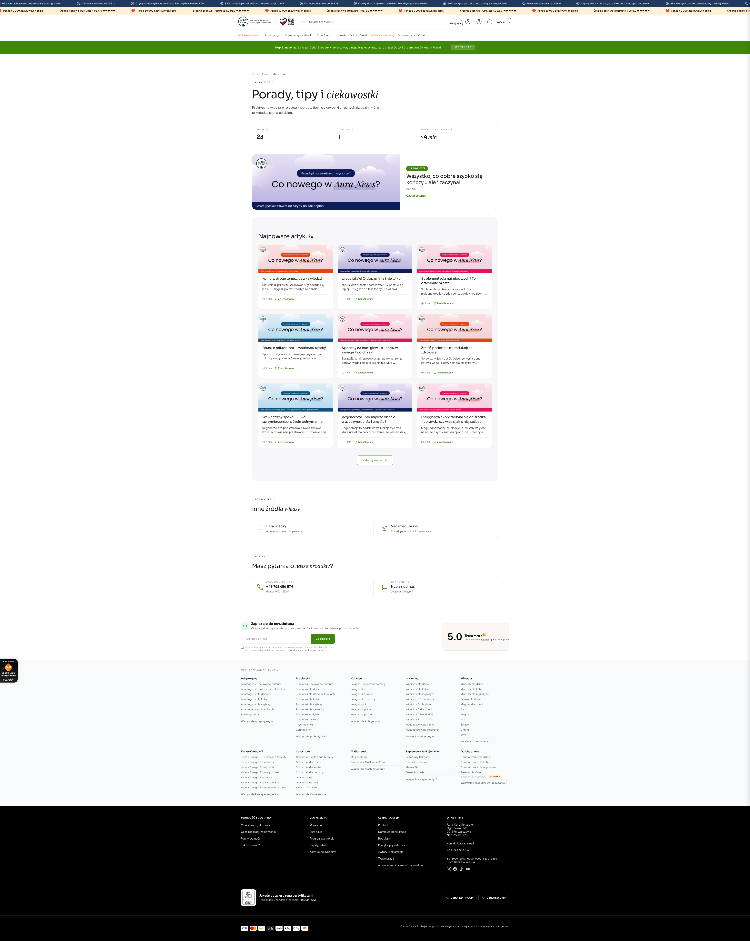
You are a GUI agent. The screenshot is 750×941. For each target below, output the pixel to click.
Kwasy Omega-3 (252, 751)
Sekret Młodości (415, 772)
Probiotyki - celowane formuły (314, 683)
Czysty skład (318, 845)
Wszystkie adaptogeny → (257, 721)
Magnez (465, 714)
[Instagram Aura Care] (449, 869)
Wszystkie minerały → (475, 741)
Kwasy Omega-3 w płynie (256, 777)
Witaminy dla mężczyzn (420, 693)
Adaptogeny (249, 678)
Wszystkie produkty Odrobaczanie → (484, 782)
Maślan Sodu (359, 756)
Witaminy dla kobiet (418, 689)
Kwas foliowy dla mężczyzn (422, 729)
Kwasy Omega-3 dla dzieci (257, 762)
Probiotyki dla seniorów (310, 709)
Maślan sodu (359, 751)
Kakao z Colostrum (307, 787)
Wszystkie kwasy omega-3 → (260, 794)
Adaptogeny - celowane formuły (261, 683)
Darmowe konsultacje (392, 831)
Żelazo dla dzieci (471, 699)
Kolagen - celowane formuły (368, 683)
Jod (463, 719)
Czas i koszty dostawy (255, 825)
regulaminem (292, 650)
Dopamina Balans (416, 762)
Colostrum (303, 751)
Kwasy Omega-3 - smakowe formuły (263, 787)
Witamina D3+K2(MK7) (419, 714)
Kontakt (383, 825)
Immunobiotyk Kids (307, 782)
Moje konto (317, 825)
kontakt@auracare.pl (460, 843)
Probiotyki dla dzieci (308, 689)
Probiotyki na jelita (307, 719)
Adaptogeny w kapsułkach (257, 709)
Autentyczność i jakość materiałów (400, 865)
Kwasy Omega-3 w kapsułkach (260, 782)
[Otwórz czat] (489, 21)
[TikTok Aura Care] (461, 869)
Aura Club (316, 831)
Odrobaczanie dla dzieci (476, 756)
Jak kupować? (250, 845)
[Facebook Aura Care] (455, 869)
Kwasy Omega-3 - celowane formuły (263, 756)
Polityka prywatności (391, 845)
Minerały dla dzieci (472, 683)
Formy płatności (251, 838)
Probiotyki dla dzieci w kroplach (315, 693)
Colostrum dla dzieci (308, 762)
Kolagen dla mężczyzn (364, 699)
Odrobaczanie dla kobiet (476, 762)
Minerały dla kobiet (472, 689)
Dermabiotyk (303, 729)
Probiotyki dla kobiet (308, 699)
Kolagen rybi (358, 704)
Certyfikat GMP (496, 897)
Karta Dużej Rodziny (323, 851)
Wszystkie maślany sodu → (368, 768)
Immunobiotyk (304, 777)
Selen (464, 734)
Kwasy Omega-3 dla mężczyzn (260, 772)
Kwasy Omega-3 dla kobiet (257, 767)
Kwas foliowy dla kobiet (420, 724)
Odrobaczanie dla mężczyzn (478, 767)
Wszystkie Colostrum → (311, 794)
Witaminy (412, 678)
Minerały (466, 678)
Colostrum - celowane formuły (314, 756)
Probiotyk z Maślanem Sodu (368, 762)
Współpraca (386, 858)
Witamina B (412, 719)
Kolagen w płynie (361, 709)
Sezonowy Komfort (417, 756)
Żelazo (465, 724)
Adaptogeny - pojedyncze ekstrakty (263, 689)
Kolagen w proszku (362, 714)
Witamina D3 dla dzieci (420, 699)
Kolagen (356, 678)
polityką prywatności (316, 650)
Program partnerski (322, 838)
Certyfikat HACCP (462, 897)
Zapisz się (323, 638)
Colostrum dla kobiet (308, 767)
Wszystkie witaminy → (420, 736)
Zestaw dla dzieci (471, 772)
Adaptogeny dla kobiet (255, 699)
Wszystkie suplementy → (422, 779)
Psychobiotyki (304, 724)
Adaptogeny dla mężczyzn (257, 704)
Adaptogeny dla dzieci (254, 693)
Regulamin (385, 838)
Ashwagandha (250, 714)
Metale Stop (413, 767)
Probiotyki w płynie (307, 714)
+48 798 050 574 (458, 850)
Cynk (464, 709)
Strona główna (260, 74)
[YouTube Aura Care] (468, 869)
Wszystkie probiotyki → (311, 736)
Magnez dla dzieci (472, 704)
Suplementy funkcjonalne (422, 751)
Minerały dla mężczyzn (475, 693)
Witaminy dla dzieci (417, 683)
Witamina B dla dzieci (419, 709)
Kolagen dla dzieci (362, 689)
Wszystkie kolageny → (365, 721)
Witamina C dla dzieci (419, 704)
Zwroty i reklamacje (391, 851)
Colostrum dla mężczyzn (311, 772)
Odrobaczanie (470, 751)
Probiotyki (303, 678)
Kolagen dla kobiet (362, 693)
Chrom (465, 729)
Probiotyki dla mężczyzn (310, 704)
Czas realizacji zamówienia (258, 831)
